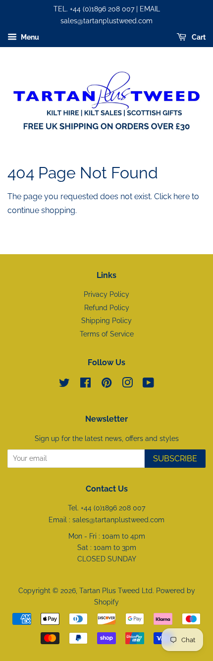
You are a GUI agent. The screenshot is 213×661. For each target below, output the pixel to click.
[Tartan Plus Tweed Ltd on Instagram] (127, 384)
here (181, 196)
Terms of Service (107, 334)
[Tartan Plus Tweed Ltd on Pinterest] (106, 384)
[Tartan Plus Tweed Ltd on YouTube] (148, 384)
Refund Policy (106, 308)
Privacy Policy (106, 294)
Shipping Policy (106, 321)
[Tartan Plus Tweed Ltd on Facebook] (85, 384)
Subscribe (175, 458)
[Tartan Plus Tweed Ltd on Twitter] (64, 384)
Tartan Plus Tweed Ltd (116, 591)
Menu (29, 37)
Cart (198, 37)
